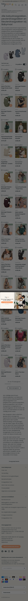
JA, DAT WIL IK (7, 302)
